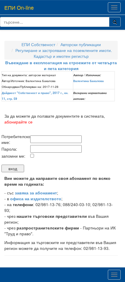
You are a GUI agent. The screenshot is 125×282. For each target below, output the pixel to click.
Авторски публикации (80, 44)
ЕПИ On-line (19, 7)
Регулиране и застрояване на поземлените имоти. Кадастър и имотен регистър (63, 53)
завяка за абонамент (36, 193)
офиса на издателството (35, 198)
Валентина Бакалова (88, 81)
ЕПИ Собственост (38, 44)
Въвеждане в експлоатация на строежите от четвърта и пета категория (61, 65)
